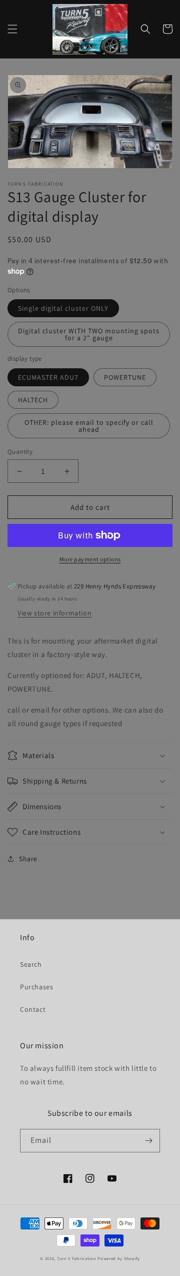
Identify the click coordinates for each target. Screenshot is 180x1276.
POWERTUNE (125, 377)
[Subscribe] (149, 1140)
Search (31, 964)
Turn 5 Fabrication (76, 1258)
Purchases (36, 986)
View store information (55, 612)
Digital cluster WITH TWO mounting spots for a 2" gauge (89, 334)
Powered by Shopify (119, 1258)
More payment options (90, 559)
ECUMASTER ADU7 (48, 377)
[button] (13, 29)
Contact (33, 1009)
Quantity (20, 451)
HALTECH (33, 399)
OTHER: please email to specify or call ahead (89, 426)
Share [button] (28, 858)
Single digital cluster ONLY (63, 308)
